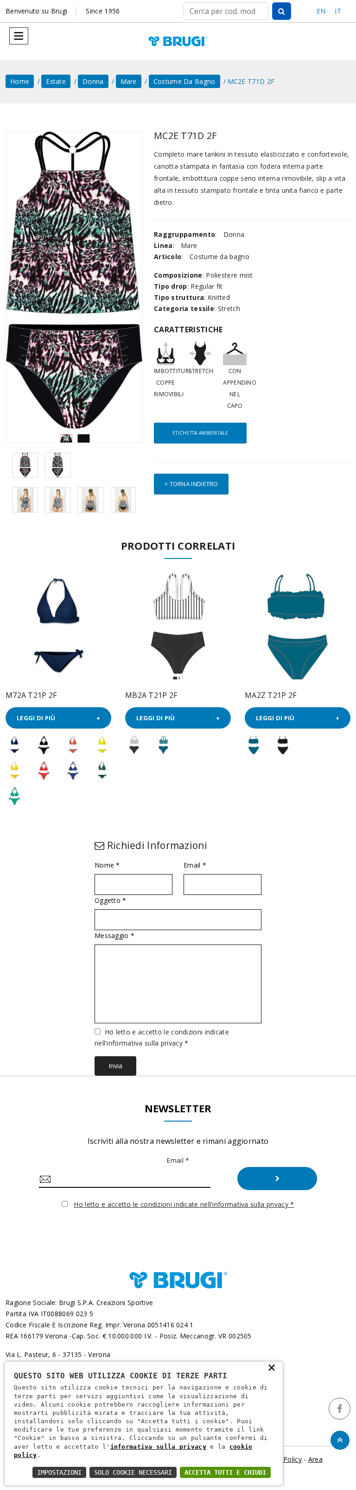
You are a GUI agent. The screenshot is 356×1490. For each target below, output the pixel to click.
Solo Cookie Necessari (133, 1472)
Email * (195, 865)
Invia (115, 1065)
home (19, 81)
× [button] (271, 1367)
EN (321, 10)
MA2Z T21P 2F (151, 695)
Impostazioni (59, 1472)
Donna (93, 81)
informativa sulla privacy (158, 1446)
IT (338, 10)
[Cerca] (281, 11)
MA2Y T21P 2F (270, 695)
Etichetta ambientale (200, 433)
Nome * (107, 865)
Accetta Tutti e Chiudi (225, 1472)
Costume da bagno (184, 81)
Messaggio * (114, 936)
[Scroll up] (340, 1440)
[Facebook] (339, 1409)
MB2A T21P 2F (32, 695)
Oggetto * (111, 900)
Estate (56, 81)
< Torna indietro (191, 484)
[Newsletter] (277, 1178)
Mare (129, 81)
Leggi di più (36, 718)
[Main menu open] (18, 35)
